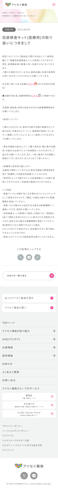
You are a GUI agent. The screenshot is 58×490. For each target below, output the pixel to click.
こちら (31, 84)
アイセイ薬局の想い (16, 307)
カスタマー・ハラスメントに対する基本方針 (22, 445)
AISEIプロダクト (11, 339)
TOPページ (8, 323)
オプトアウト (8, 435)
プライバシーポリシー (12, 426)
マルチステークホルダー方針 (15, 440)
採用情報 (7, 355)
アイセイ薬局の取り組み (16, 331)
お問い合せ (8, 380)
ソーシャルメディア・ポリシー (15, 431)
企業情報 (7, 347)
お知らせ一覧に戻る (16, 275)
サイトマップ (8, 450)
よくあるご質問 (10, 372)
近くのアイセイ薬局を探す (19, 298)
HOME (4, 12)
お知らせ (12, 12)
